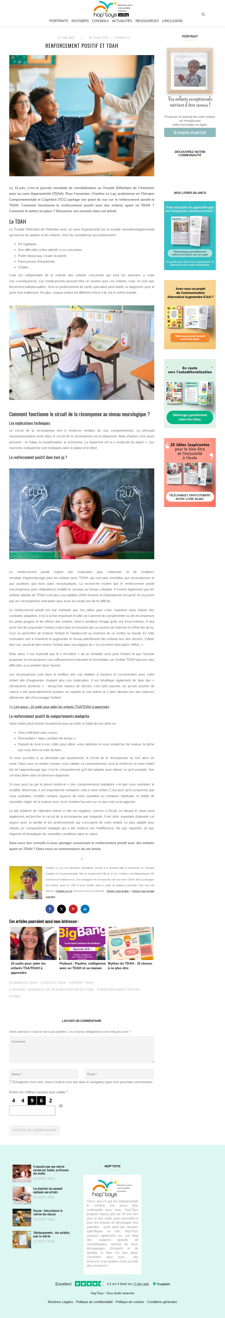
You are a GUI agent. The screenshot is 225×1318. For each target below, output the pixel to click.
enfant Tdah (82, 983)
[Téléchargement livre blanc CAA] (190, 314)
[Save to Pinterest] (73, 909)
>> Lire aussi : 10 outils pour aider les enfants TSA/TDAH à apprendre (59, 707)
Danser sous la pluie (118, 891)
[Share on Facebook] (49, 909)
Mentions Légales (60, 1302)
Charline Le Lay (64, 891)
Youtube (202, 169)
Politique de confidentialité (94, 1302)
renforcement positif (120, 989)
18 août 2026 (43, 1219)
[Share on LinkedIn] (85, 909)
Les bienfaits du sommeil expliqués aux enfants (47, 1190)
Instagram (177, 169)
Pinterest (185, 169)
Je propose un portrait (190, 132)
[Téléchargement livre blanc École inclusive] (190, 472)
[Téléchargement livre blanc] (190, 235)
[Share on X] (61, 909)
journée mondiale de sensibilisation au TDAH (53, 989)
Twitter (211, 169)
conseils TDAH (25, 983)
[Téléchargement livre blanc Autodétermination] (190, 393)
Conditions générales (162, 1302)
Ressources (147, 21)
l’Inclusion (172, 21)
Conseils (100, 21)
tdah (16, 996)
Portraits (58, 21)
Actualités (122, 21)
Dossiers (80, 21)
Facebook (168, 169)
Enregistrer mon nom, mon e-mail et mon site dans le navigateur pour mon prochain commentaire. (83, 1082)
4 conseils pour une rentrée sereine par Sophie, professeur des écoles (51, 1170)
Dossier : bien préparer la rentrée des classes (47, 1212)
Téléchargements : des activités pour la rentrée (51, 1234)
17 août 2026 (43, 1241)
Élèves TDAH (54, 983)
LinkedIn (194, 169)
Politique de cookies (130, 1302)
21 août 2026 (43, 1197)
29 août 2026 (43, 1178)
